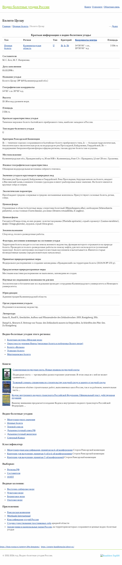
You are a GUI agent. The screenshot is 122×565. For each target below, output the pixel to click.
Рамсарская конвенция (18, 512)
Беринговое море (16, 496)
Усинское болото (15, 350)
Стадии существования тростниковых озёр (29, 523)
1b (62, 45)
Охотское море (15, 500)
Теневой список (15, 426)
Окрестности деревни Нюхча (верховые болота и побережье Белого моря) (45, 343)
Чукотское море (15, 492)
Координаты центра (86, 40)
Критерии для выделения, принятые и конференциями (39, 453)
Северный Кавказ (16, 437)
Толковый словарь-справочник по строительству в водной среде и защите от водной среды (59, 382)
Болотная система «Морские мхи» (24, 340)
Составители (13, 473)
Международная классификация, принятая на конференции (40, 450)
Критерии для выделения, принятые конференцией (35, 457)
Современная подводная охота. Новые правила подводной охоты (46, 369)
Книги (88, 7)
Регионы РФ (13, 469)
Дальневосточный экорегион (22, 434)
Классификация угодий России (23, 519)
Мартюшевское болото (19, 354)
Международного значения (21, 419)
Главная (6, 26)
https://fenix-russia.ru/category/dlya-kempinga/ (20, 547)
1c (65, 45)
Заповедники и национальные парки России (29, 527)
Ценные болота (20, 26)
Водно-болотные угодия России (25, 7)
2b (68, 45)
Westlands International (18, 516)
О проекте (97, 7)
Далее (115, 26)
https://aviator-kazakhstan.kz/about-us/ (57, 547)
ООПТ (10, 477)
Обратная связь (112, 7)
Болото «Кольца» (16, 347)
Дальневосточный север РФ (21, 430)
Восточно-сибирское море (20, 489)
